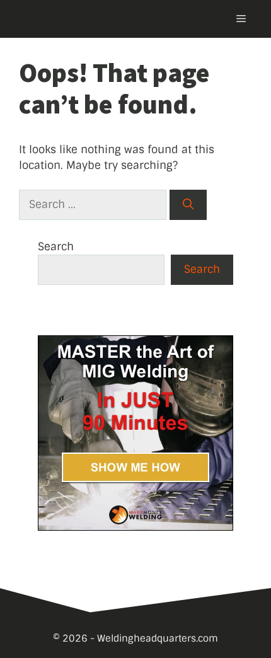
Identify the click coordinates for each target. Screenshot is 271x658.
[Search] (188, 205)
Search (56, 246)
